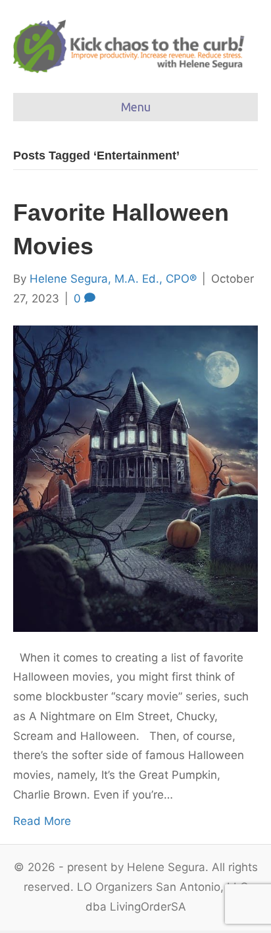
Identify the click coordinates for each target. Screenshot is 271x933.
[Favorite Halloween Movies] (135, 477)
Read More (42, 821)
